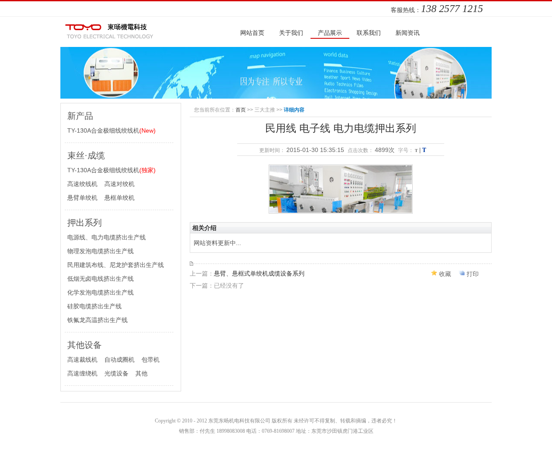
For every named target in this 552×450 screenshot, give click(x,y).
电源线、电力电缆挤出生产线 (106, 237)
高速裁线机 (82, 359)
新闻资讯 (407, 32)
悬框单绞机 (119, 197)
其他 (141, 373)
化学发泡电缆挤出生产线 (100, 292)
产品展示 (330, 32)
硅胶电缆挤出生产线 (94, 306)
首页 (240, 110)
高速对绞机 (119, 183)
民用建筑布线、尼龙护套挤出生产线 (115, 264)
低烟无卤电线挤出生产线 (100, 278)
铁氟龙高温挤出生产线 (97, 320)
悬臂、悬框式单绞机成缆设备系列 (259, 273)
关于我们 (291, 32)
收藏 (445, 273)
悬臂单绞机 (82, 197)
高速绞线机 (82, 183)
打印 (473, 273)
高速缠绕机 (82, 373)
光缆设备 (116, 373)
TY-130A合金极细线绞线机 (111, 130)
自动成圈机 (119, 359)
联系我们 (369, 32)
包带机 (150, 359)
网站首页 (252, 32)
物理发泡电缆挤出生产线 (100, 251)
